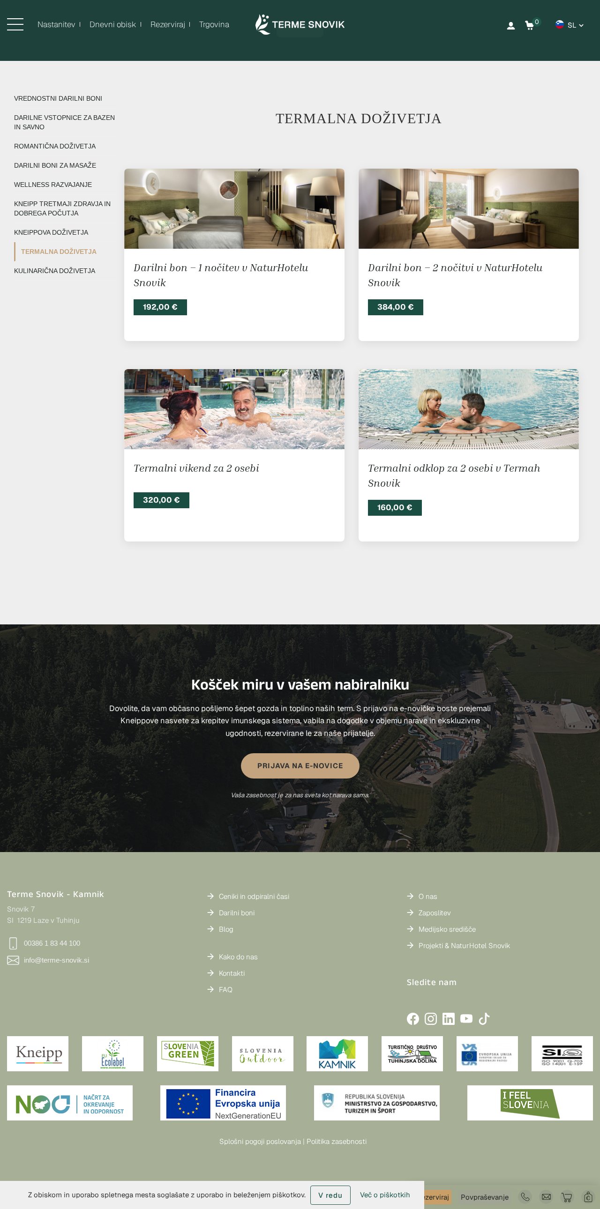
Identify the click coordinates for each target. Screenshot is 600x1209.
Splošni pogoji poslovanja (260, 1141)
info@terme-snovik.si (56, 960)
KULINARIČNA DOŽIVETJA (54, 270)
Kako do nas (238, 956)
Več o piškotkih (385, 1194)
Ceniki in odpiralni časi (254, 896)
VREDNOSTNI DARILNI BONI (58, 98)
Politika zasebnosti (337, 1141)
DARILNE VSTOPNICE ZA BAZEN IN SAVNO (64, 122)
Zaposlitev (435, 912)
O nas (428, 896)
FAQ (225, 989)
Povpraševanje (485, 1197)
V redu (330, 1195)
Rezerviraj (167, 24)
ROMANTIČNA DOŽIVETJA (55, 146)
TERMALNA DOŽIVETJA (59, 251)
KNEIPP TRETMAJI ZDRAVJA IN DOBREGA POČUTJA (62, 208)
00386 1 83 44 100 (52, 943)
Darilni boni (237, 912)
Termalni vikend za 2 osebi (196, 468)
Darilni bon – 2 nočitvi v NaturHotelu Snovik (455, 274)
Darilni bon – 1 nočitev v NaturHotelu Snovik (221, 274)
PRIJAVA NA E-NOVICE (300, 765)
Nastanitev (56, 24)
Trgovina (214, 24)
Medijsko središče (447, 929)
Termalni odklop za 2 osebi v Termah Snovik (454, 475)
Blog (226, 929)
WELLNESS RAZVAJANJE (53, 184)
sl (572, 25)
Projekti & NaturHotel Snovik (464, 945)
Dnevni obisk (113, 24)
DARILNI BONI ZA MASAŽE (55, 165)
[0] (529, 25)
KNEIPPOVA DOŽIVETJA (51, 232)
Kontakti (232, 973)
